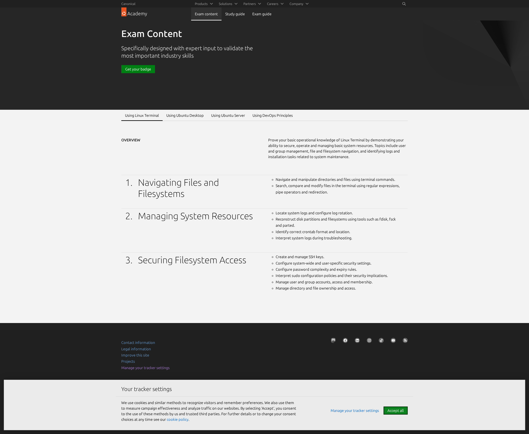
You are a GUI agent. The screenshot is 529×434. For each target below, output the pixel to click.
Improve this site (135, 355)
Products (201, 4)
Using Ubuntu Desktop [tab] (185, 115)
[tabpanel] (264, 212)
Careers (272, 4)
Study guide (235, 14)
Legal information (136, 349)
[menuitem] (203, 3)
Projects (128, 361)
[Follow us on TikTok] (380, 341)
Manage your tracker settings (145, 368)
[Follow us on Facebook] (344, 341)
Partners (249, 4)
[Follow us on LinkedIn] (356, 341)
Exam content (206, 14)
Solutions (225, 4)
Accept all (395, 410)
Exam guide (262, 14)
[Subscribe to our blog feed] (404, 341)
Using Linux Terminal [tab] (142, 115)
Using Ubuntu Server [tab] (228, 115)
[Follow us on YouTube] (392, 341)
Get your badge (138, 69)
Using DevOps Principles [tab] (273, 115)
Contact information (138, 342)
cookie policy (177, 419)
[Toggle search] (404, 3)
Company (296, 4)
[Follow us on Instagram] (368, 341)
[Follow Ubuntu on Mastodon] (332, 341)
